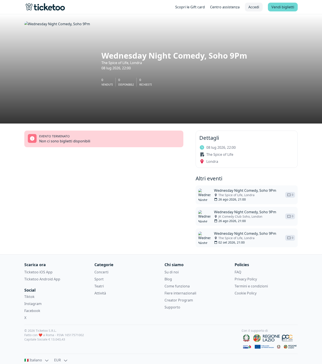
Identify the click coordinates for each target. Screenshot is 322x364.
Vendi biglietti (282, 7)
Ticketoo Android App (42, 279)
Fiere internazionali (180, 293)
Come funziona (177, 286)
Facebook (32, 310)
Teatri (99, 286)
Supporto (172, 307)
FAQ (238, 272)
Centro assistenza (225, 7)
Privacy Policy (246, 279)
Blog (168, 279)
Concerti (101, 272)
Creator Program (179, 300)
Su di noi (172, 272)
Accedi (253, 7)
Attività (100, 293)
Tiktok (29, 296)
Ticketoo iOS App (38, 272)
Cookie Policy (246, 293)
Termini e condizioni (251, 286)
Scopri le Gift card (190, 7)
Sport (99, 279)
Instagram (33, 303)
